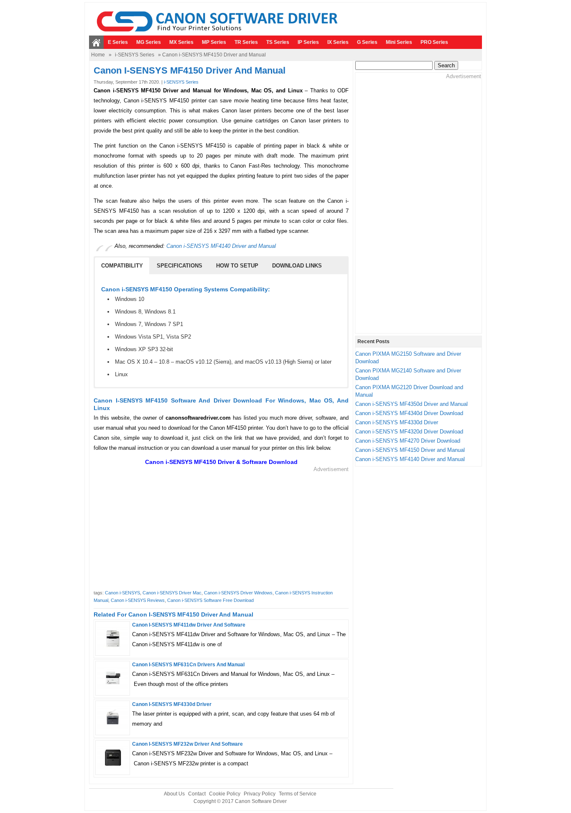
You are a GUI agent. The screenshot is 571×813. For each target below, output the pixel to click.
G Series (367, 42)
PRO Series (434, 42)
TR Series (246, 42)
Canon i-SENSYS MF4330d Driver (172, 704)
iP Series (308, 42)
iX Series (338, 42)
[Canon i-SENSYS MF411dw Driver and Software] (112, 650)
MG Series (148, 42)
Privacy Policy (259, 794)
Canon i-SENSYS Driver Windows (238, 592)
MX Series (181, 42)
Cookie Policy (224, 794)
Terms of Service (297, 794)
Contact (197, 794)
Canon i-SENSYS (122, 592)
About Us (174, 794)
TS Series (277, 42)
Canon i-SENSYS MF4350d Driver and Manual (411, 404)
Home (98, 55)
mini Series (399, 42)
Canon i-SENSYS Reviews (138, 600)
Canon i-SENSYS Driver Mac (172, 592)
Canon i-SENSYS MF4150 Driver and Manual (410, 450)
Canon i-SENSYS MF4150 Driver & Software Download (221, 462)
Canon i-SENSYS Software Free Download (210, 600)
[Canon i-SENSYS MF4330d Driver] (112, 729)
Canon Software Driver (261, 801)
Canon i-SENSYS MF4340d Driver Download (409, 413)
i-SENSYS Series (134, 55)
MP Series (214, 42)
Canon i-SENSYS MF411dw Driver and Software (188, 625)
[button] (122, 265)
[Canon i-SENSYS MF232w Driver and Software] (112, 769)
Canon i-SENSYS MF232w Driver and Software (187, 744)
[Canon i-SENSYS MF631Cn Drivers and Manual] (112, 689)
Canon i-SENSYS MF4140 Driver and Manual (221, 246)
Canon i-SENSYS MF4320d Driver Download (409, 431)
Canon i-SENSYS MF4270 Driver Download (407, 441)
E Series (118, 42)
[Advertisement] (221, 531)
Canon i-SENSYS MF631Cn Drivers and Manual (188, 665)
